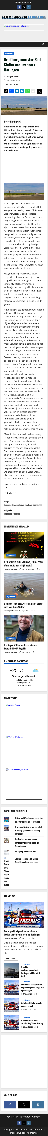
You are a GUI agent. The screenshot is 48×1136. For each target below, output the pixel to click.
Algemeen (9, 53)
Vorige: (23, 503)
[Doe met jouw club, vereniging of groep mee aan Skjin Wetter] (24, 586)
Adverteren (12, 1116)
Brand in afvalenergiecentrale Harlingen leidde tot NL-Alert (11, 970)
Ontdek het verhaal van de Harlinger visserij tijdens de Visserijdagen (27, 843)
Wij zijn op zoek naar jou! (25, 851)
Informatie (25, 1116)
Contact (36, 1116)
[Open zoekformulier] (43, 44)
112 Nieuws (11, 925)
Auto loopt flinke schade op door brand (11, 1005)
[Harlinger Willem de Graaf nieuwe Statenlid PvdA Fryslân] (24, 628)
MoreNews (15, 1132)
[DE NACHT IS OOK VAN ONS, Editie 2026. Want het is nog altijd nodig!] (24, 545)
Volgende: (12, 512)
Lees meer (12, 959)
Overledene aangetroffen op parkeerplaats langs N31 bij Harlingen (11, 987)
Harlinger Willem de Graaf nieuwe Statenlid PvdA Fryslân (20, 646)
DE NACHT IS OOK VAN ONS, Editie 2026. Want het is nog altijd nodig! (23, 563)
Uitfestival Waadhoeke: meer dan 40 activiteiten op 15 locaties (29, 820)
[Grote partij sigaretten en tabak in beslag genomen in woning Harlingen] (24, 915)
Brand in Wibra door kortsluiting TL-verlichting (11, 1022)
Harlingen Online (11, 76)
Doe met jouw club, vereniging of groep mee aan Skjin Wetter (23, 605)
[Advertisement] (24, 167)
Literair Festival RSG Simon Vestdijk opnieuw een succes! (27, 860)
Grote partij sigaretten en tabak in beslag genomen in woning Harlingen (28, 830)
